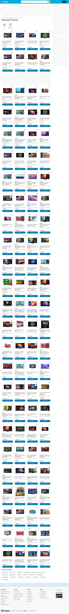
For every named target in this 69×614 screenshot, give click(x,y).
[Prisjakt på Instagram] (26, 610)
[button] (12, 31)
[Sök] (48, 2)
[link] (8, 40)
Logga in (64, 1)
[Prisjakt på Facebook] (24, 610)
